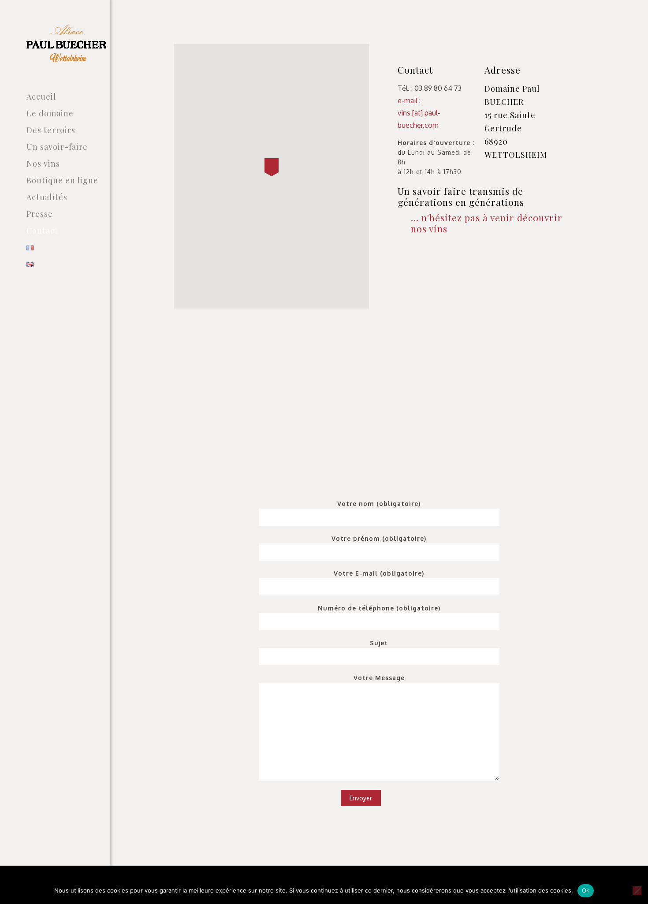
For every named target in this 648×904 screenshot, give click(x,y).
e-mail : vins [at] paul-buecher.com (419, 113)
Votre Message (379, 677)
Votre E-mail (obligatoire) (379, 573)
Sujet (379, 643)
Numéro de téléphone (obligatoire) (379, 608)
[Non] (637, 890)
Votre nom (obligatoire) (379, 503)
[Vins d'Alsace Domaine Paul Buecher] (68, 44)
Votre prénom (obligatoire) (378, 538)
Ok (586, 890)
